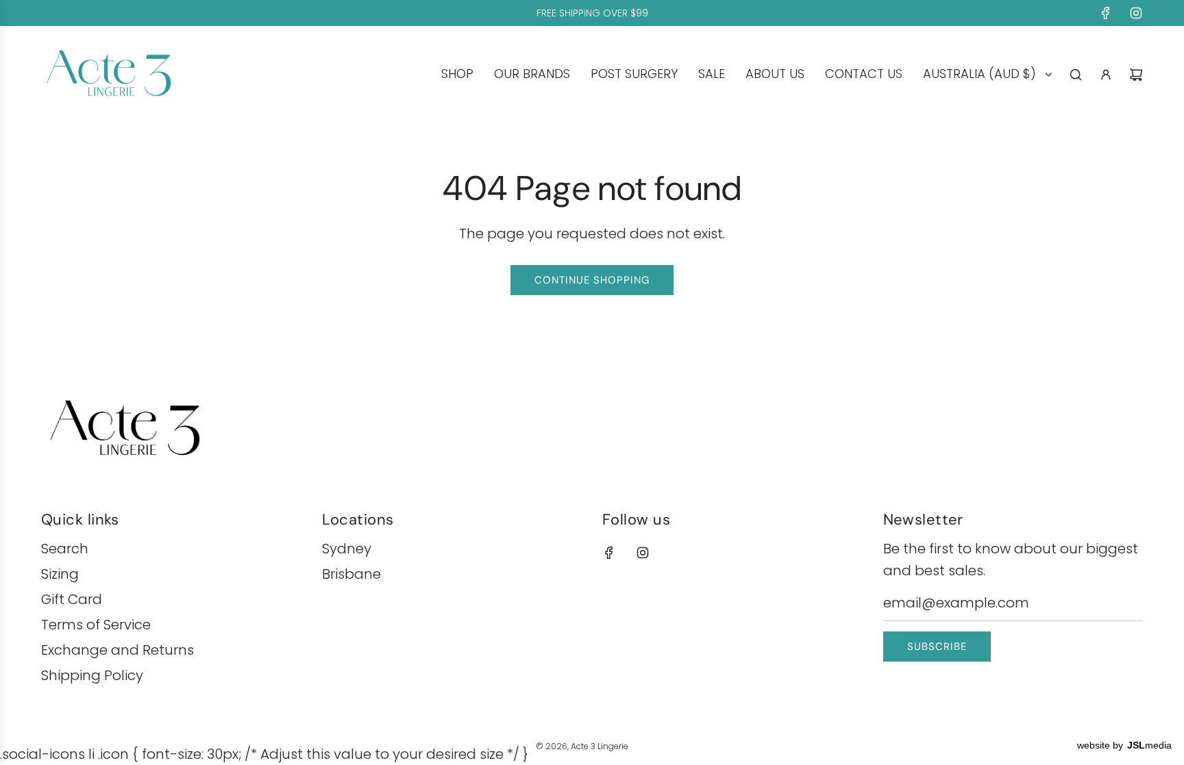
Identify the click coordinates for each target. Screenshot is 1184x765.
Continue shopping (592, 280)
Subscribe (937, 646)
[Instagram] (1136, 13)
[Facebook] (1106, 13)
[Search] (1076, 75)
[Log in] (1106, 75)
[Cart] (1136, 75)
